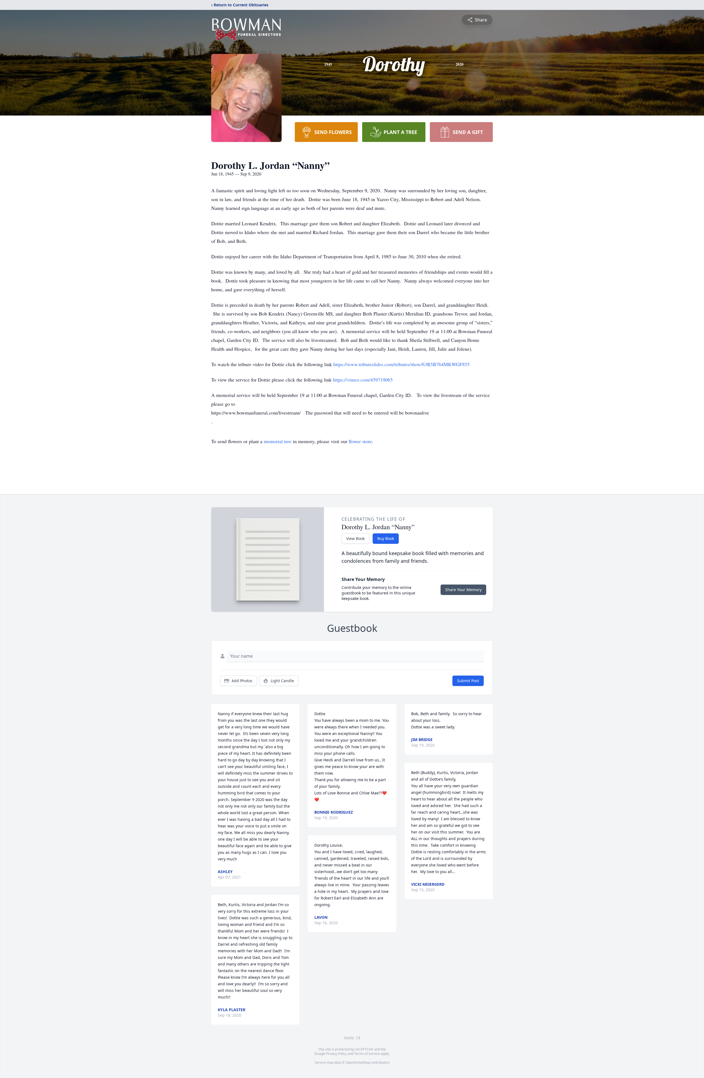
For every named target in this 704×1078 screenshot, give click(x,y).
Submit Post (468, 680)
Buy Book (385, 538)
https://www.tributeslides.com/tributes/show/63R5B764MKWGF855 (401, 364)
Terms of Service (367, 1053)
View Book (355, 538)
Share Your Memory (463, 589)
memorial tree (278, 441)
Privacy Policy (336, 1053)
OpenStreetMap (358, 1062)
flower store (360, 441)
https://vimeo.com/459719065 (363, 379)
